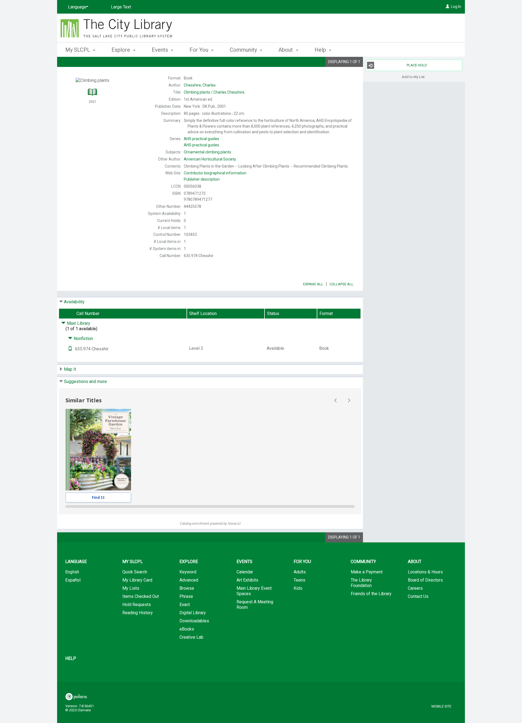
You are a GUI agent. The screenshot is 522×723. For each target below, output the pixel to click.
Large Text (121, 7)
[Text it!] (70, 348)
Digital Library (192, 612)
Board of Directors (425, 580)
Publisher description (202, 179)
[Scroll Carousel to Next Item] (349, 400)
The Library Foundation (361, 582)
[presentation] (98, 449)
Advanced (188, 580)
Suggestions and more (85, 381)
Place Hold (417, 65)
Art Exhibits (247, 580)
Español (72, 580)
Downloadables (194, 620)
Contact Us (418, 596)
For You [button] (199, 50)
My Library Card (137, 580)
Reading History (137, 612)
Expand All (313, 284)
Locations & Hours (425, 571)
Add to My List (413, 77)
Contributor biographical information (215, 173)
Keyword (187, 571)
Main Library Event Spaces (254, 591)
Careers (415, 588)
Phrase (186, 596)
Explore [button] (121, 50)
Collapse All (341, 284)
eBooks (186, 629)
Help (70, 658)
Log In (456, 6)
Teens (299, 580)
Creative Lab (191, 637)
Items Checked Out (140, 596)
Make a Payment (367, 571)
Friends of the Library (371, 593)
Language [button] (76, 561)
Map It (70, 369)
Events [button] (160, 50)
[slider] (210, 506)
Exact (184, 604)
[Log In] (447, 6)
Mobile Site (441, 706)
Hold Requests (136, 604)
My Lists (130, 588)
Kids (298, 588)
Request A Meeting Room (255, 604)
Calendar (245, 571)
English (72, 571)
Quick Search (134, 571)
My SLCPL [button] (78, 50)
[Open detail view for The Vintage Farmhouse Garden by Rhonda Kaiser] (98, 449)
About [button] (286, 50)
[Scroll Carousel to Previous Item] (335, 400)
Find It (98, 497)
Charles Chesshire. (214, 92)
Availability (74, 301)
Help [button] (321, 50)
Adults (300, 571)
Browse (186, 588)
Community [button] (244, 50)
